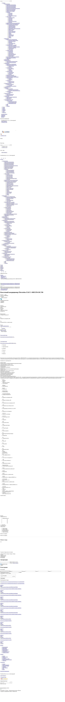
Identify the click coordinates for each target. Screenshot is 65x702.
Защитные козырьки (12, 26)
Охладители (11, 52)
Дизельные (10, 70)
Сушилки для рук (5, 244)
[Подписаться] (11, 682)
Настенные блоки (9, 175)
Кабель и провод (11, 29)
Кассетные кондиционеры (11, 6)
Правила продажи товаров (7, 659)
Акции (1, 265)
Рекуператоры (8, 213)
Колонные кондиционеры (10, 9)
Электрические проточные (11, 62)
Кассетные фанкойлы (10, 171)
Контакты (4, 112)
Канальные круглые (12, 41)
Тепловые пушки (9, 67)
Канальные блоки (9, 177)
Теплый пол (8, 80)
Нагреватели (11, 51)
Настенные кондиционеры (11, 4)
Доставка (4, 657)
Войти (2, 565)
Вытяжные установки (12, 47)
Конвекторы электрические (11, 64)
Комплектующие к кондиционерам (10, 181)
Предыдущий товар (4, 288)
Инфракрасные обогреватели (11, 65)
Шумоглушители (9, 212)
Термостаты (11, 92)
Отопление (6, 87)
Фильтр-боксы (11, 53)
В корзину (3, 328)
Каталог (1, 159)
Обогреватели (6, 63)
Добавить (2, 302)
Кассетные (10, 19)
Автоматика (8, 91)
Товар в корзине (3, 330)
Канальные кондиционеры (11, 7)
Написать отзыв (3, 555)
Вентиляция (6, 38)
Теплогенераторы (9, 77)
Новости (3, 109)
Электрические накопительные (11, 61)
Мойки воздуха (9, 97)
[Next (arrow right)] (1, 286)
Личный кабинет (4, 114)
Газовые (10, 66)
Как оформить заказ (5, 658)
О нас (3, 111)
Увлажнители (6, 96)
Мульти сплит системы (10, 11)
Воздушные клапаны (12, 54)
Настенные (10, 18)
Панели (10, 33)
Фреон (10, 36)
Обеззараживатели (9, 95)
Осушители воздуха (7, 83)
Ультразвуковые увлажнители (9, 254)
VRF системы (8, 16)
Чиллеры (8, 106)
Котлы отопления (9, 88)
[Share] (1, 285)
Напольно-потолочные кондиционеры (13, 8)
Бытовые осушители (10, 84)
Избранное (3, 116)
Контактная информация (4, 671)
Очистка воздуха (7, 93)
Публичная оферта (5, 665)
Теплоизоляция (9, 192)
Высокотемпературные (13, 101)
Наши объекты (5, 667)
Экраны (10, 37)
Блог (3, 668)
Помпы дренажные (12, 32)
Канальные (10, 14)
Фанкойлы (8, 12)
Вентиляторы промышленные (11, 39)
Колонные (10, 22)
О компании (2, 662)
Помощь (3, 110)
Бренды (3, 108)
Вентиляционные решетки (11, 57)
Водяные (10, 74)
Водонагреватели (7, 60)
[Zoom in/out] (3, 285)
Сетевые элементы (9, 50)
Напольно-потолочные (12, 15)
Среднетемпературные (12, 102)
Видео (3, 669)
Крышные (10, 42)
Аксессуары (11, 44)
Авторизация (2, 556)
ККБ (7, 104)
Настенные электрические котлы (14, 90)
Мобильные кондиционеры (11, 5)
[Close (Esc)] (0, 285)
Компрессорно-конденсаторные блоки (13, 23)
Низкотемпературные (12, 103)
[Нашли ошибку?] (32, 701)
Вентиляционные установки (9, 202)
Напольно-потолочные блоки (11, 178)
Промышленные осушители (9, 243)
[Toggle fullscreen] (2, 285)
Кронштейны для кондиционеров (14, 28)
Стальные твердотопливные (13, 89)
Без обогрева (11, 73)
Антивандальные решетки (13, 24)
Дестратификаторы (12, 43)
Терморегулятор (11, 82)
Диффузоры (8, 58)
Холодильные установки (8, 99)
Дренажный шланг (12, 25)
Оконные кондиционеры (10, 10)
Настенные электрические (11, 247)
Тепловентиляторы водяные (9, 233)
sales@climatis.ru (4, 121)
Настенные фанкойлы (10, 170)
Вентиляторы (6, 59)
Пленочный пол (11, 81)
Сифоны (7, 191)
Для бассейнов (11, 48)
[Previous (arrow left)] (0, 286)
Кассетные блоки (9, 176)
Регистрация (2, 557)
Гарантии (4, 666)
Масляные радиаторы (10, 75)
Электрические (11, 68)
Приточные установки (12, 45)
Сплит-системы (9, 100)
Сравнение (3, 115)
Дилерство (4, 660)
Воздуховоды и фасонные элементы (12, 56)
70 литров (10, 85)
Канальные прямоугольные (13, 40)
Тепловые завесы (9, 71)
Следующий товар (3, 289)
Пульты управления (12, 31)
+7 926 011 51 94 (4, 122)
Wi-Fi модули (11, 30)
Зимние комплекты (12, 27)
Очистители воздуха (10, 94)
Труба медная (11, 35)
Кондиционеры (7, 3)
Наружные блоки (12, 17)
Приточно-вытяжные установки (14, 46)
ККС (7, 105)
